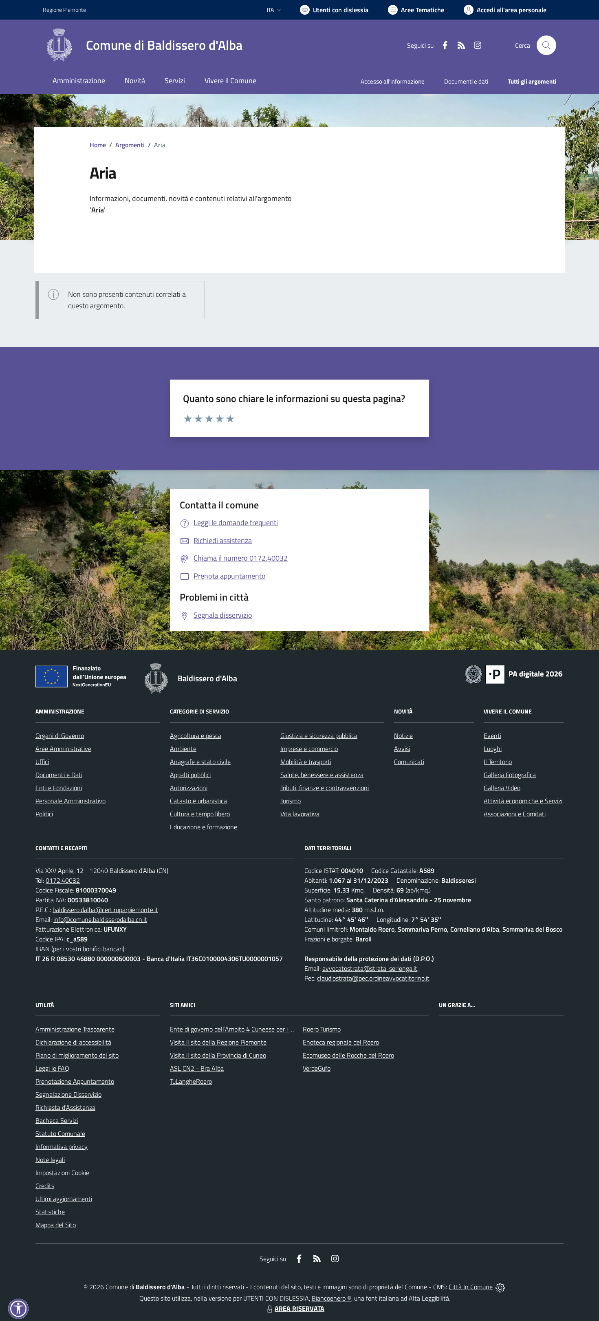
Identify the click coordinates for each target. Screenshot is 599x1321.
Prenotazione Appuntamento (74, 1081)
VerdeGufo (316, 1068)
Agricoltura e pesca (195, 735)
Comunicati (409, 762)
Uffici (42, 762)
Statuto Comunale (60, 1133)
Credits (44, 1186)
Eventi (492, 735)
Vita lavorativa (299, 814)
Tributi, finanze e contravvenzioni (324, 788)
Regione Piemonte (64, 9)
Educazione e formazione (203, 827)
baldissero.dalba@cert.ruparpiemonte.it (105, 910)
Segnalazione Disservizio (68, 1094)
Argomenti (130, 145)
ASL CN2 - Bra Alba (197, 1068)
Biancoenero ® (331, 1298)
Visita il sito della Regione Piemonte (218, 1042)
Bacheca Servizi (56, 1120)
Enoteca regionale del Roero (341, 1042)
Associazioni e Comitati (515, 814)
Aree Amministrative (63, 748)
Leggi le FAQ (52, 1068)
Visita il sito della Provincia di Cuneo (218, 1055)
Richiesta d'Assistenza (65, 1107)
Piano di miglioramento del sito (77, 1055)
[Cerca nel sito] (546, 45)
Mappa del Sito (55, 1225)
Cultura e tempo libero (200, 814)
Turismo (290, 801)
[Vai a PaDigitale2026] (514, 673)
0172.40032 (63, 880)
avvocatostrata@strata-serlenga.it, (370, 968)
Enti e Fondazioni (58, 788)
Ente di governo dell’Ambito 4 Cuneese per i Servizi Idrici (245, 1029)
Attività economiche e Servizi (523, 801)
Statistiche (50, 1212)
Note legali (50, 1159)
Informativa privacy (61, 1146)
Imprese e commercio (309, 748)
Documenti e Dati (58, 775)
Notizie (403, 735)
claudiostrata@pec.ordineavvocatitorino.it (373, 978)
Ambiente (183, 748)
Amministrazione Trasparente (75, 1029)
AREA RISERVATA (299, 1308)
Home (98, 145)
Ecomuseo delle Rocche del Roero (348, 1055)
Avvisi (402, 748)
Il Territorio (498, 762)
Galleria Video (502, 788)
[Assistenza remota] (500, 1287)
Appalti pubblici (190, 775)
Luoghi (493, 748)
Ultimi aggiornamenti (63, 1199)
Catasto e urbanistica (198, 801)
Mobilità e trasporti (305, 762)
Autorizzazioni (188, 788)
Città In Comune (471, 1287)
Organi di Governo (59, 735)
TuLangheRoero (191, 1081)
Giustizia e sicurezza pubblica (318, 735)
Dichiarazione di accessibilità (73, 1042)
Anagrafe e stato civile (200, 762)
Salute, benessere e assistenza (321, 775)
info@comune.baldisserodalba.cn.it (100, 919)
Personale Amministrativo (70, 801)
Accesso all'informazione (393, 81)
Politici (44, 814)
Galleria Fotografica (510, 775)
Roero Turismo (322, 1029)
